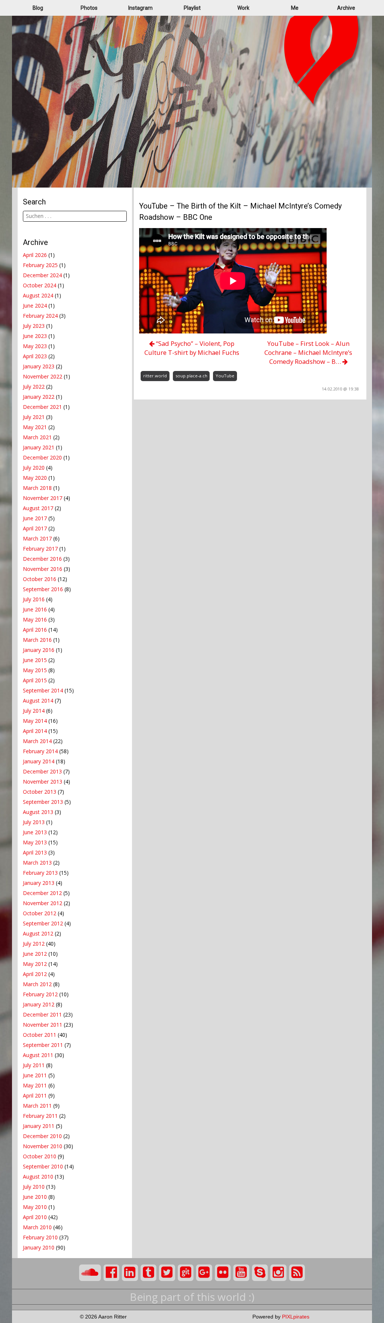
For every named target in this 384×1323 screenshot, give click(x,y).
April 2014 (35, 730)
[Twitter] (167, 1272)
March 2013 (37, 862)
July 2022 (34, 386)
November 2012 (42, 903)
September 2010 (43, 1166)
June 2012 (35, 953)
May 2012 (35, 963)
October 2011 (39, 1034)
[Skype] (260, 1272)
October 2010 (39, 1156)
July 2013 (34, 822)
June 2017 (35, 518)
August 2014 (38, 700)
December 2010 (42, 1136)
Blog (38, 8)
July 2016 (34, 599)
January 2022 (38, 396)
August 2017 (38, 508)
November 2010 (42, 1146)
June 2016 (35, 609)
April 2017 (35, 528)
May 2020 (35, 477)
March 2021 (37, 437)
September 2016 (43, 589)
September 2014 (43, 690)
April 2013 (35, 852)
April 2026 (35, 254)
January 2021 (38, 447)
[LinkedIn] (130, 1272)
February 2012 (40, 994)
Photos (89, 8)
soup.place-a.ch (191, 375)
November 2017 (42, 498)
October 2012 (39, 913)
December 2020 (42, 457)
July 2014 (34, 710)
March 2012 (37, 984)
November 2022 (42, 376)
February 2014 (40, 751)
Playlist (192, 8)
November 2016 (42, 568)
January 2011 (38, 1125)
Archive (346, 8)
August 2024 (38, 295)
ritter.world (155, 375)
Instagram (140, 8)
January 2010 (38, 1247)
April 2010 (35, 1217)
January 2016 (38, 649)
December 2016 (42, 558)
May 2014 (35, 720)
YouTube (225, 375)
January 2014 (38, 761)
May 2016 (35, 619)
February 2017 (40, 548)
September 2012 (43, 923)
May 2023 (35, 346)
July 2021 (34, 416)
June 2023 (35, 335)
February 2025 (40, 265)
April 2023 (35, 356)
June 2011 (35, 1075)
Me (294, 8)
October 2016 (39, 579)
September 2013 (43, 801)
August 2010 (38, 1176)
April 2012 (35, 974)
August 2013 (38, 811)
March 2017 (37, 538)
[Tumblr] (149, 1272)
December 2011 (42, 1014)
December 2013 (42, 771)
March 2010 (37, 1227)
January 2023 (38, 366)
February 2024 (40, 315)
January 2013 (38, 882)
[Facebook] (112, 1272)
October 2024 (39, 285)
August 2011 (38, 1055)
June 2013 (35, 832)
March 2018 (37, 487)
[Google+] (204, 1272)
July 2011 (34, 1065)
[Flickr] (223, 1272)
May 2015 (35, 670)
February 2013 (40, 872)
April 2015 (35, 680)
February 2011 (40, 1115)
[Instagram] (278, 1272)
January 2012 (38, 1004)
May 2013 (35, 842)
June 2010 (35, 1196)
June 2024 (35, 305)
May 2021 (35, 427)
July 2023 (34, 325)
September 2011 (43, 1044)
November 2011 (42, 1024)
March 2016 (37, 639)
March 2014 (37, 741)
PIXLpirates (295, 1317)
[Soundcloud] (90, 1272)
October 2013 (39, 791)
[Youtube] (241, 1272)
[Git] (186, 1272)
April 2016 (35, 629)
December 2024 (42, 275)
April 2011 (35, 1095)
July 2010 (34, 1186)
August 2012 (38, 933)
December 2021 (42, 406)
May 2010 (35, 1206)
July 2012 (34, 943)
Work (243, 8)
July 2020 (34, 467)
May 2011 (35, 1085)
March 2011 (37, 1105)
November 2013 (42, 781)
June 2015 (35, 660)
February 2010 (40, 1237)
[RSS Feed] (297, 1272)
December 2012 (42, 893)
